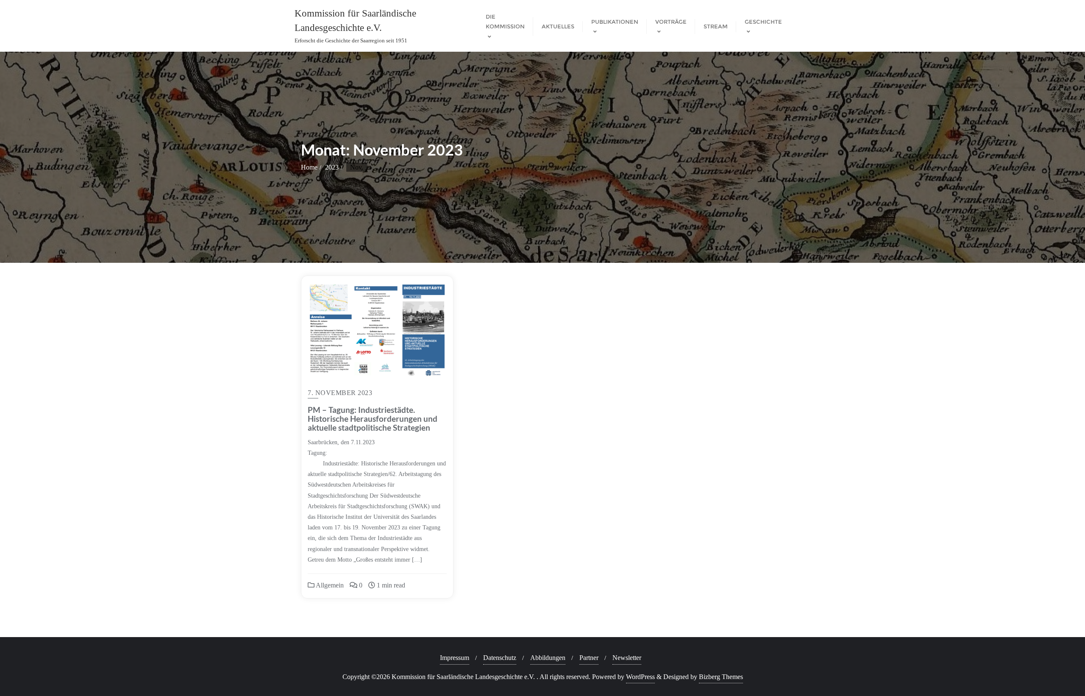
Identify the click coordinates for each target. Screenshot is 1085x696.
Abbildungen (547, 657)
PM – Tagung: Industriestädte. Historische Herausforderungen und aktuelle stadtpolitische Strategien (372, 418)
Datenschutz (499, 657)
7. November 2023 (340, 392)
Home (309, 167)
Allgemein (329, 585)
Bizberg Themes (721, 676)
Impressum (454, 657)
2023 (332, 167)
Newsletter (626, 657)
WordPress (640, 676)
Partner (588, 657)
